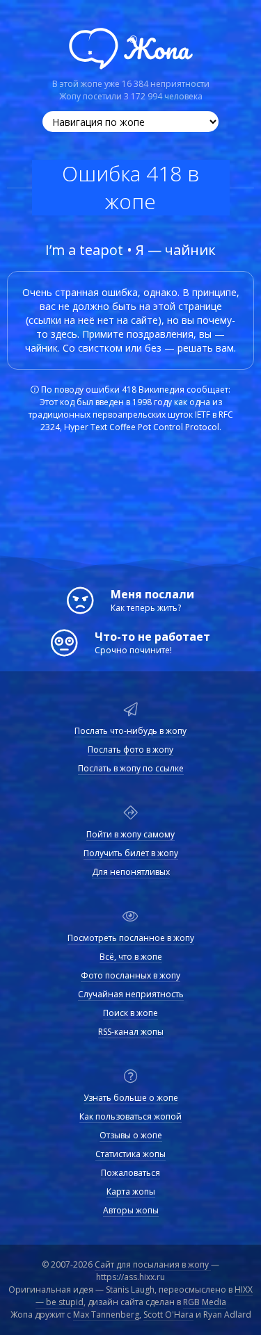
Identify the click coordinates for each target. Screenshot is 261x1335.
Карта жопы (130, 1191)
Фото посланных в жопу (130, 975)
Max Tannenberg (106, 1314)
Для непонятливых (131, 872)
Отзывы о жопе (131, 1135)
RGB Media (204, 1302)
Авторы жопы (131, 1210)
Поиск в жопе (130, 1013)
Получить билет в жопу (131, 853)
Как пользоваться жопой (130, 1116)
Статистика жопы (130, 1154)
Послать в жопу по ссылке (131, 768)
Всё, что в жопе (131, 957)
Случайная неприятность (131, 994)
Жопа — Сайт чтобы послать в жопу (130, 48)
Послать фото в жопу (130, 749)
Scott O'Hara (168, 1314)
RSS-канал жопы (131, 1032)
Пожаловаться (130, 1173)
